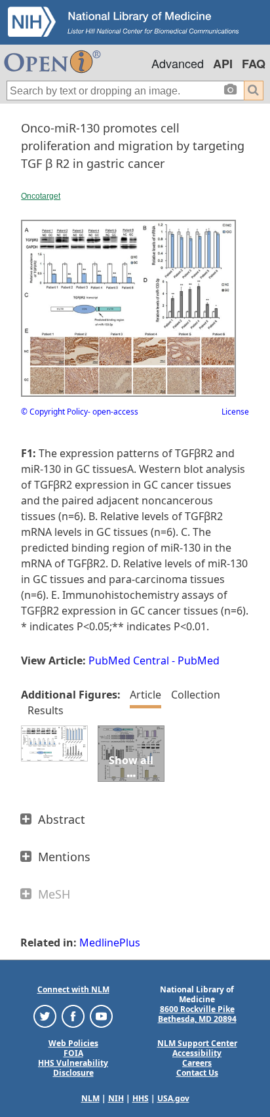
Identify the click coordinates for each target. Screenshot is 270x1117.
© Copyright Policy (54, 411)
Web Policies (73, 1043)
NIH (116, 1098)
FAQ (253, 63)
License (235, 411)
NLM (90, 1098)
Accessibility (197, 1053)
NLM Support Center (197, 1043)
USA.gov (173, 1098)
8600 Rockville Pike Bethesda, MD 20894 (197, 1014)
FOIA (73, 1053)
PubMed (199, 660)
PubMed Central (128, 660)
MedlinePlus (109, 942)
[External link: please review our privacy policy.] (44, 1015)
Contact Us (197, 1072)
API (223, 63)
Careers (197, 1062)
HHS (140, 1098)
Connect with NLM (73, 989)
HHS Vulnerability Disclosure (73, 1067)
